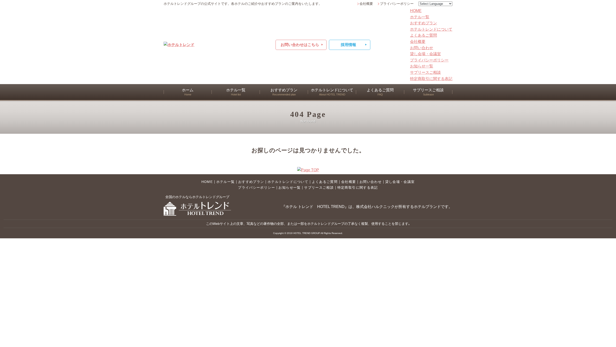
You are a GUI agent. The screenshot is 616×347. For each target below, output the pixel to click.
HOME (416, 11)
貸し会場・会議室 (425, 54)
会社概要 (366, 4)
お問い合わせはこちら (300, 45)
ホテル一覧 (419, 17)
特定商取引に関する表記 (431, 79)
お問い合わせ (421, 48)
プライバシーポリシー (397, 4)
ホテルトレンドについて (431, 29)
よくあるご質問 (423, 35)
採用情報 (348, 45)
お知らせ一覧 (421, 66)
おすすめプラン (423, 23)
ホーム (187, 92)
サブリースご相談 (425, 72)
